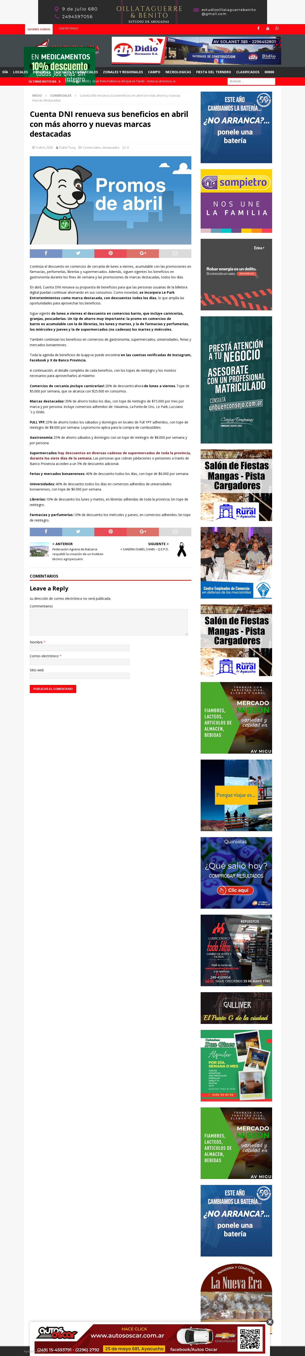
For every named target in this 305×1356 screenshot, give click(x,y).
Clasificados (247, 72)
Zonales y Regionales (123, 72)
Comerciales (92, 147)
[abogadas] (152, 21)
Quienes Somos (38, 29)
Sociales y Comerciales (76, 72)
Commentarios (41, 606)
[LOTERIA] (236, 905)
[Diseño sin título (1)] (236, 1098)
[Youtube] (268, 28)
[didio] (196, 62)
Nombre (37, 642)
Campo (154, 72)
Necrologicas (178, 72)
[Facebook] (258, 28)
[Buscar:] (251, 81)
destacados (111, 147)
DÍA (5, 72)
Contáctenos (68, 28)
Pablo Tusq (67, 147)
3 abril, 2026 (44, 147)
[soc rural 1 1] (236, 518)
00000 (269, 72)
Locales (20, 72)
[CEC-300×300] (236, 595)
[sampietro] (236, 230)
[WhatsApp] (277, 28)
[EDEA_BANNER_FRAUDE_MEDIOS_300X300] (236, 307)
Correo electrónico (45, 656)
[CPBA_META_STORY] (236, 440)
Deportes (41, 72)
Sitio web (37, 670)
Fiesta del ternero (213, 72)
